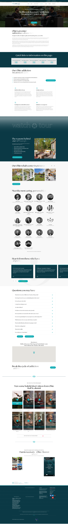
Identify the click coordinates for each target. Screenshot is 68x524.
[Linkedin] (53, 495)
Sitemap (34, 510)
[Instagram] (55, 495)
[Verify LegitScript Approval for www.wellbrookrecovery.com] (36, 515)
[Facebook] (51, 495)
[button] (52, 166)
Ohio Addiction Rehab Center (52, 489)
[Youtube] (53, 497)
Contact (51, 493)
